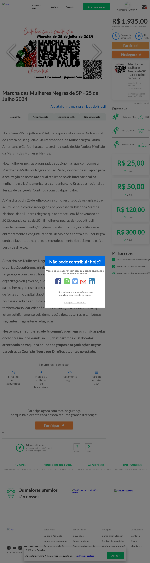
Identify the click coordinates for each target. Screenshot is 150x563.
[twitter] (74, 281)
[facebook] (58, 281)
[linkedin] (90, 281)
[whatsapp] (65, 281)
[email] (82, 282)
